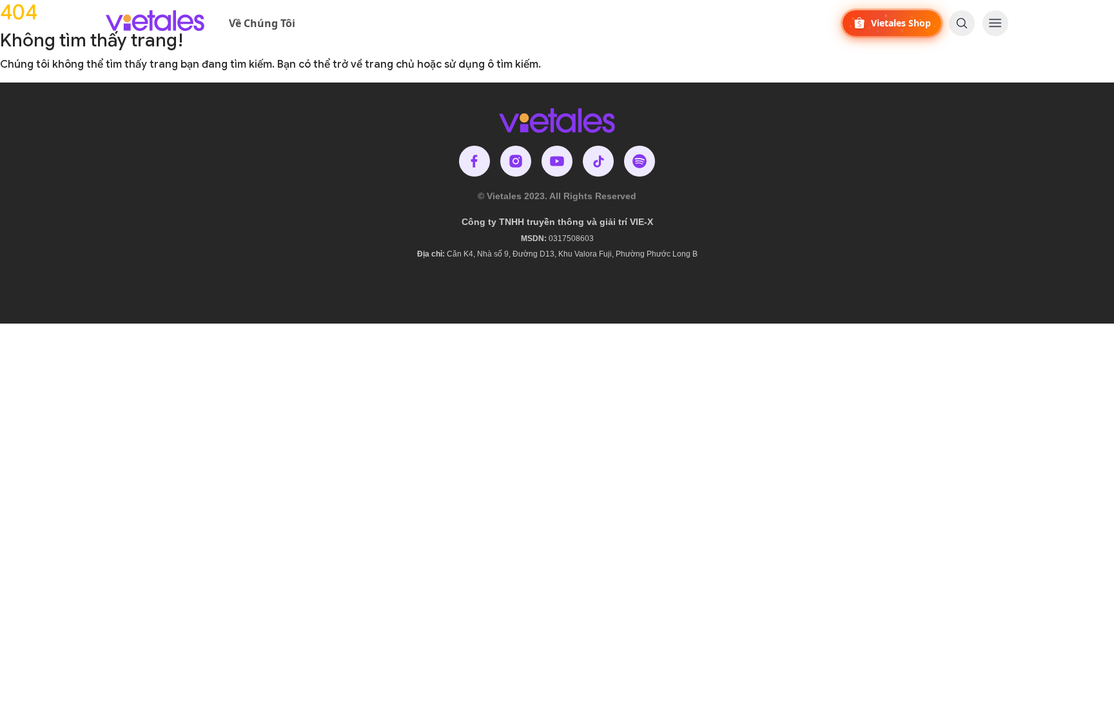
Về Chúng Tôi (262, 23)
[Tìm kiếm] (962, 23)
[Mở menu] (995, 23)
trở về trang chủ (374, 64)
